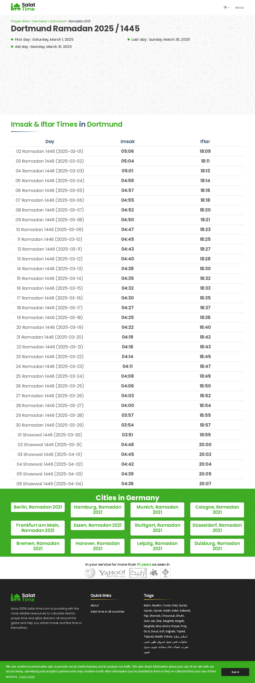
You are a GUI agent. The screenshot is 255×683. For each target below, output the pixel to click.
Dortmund (58, 21)
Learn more (27, 676)
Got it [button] (235, 672)
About (239, 7)
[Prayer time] (23, 6)
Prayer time (20, 21)
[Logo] (23, 597)
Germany (39, 21)
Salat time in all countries (107, 612)
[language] (225, 7)
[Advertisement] (127, 79)
